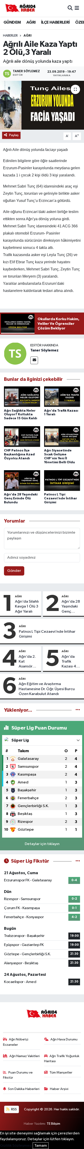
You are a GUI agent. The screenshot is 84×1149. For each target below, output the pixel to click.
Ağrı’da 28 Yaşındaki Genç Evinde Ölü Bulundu (21, 498)
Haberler (10, 35)
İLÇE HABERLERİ (55, 22)
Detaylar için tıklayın (42, 844)
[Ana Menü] (77, 8)
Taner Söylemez (44, 350)
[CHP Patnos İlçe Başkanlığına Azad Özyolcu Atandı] (22, 437)
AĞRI (31, 22)
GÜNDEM (12, 22)
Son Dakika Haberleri (23, 1089)
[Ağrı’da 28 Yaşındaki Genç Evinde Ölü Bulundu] (22, 481)
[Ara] (70, 8)
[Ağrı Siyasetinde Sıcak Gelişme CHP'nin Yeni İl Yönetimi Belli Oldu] (62, 437)
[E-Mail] (34, 360)
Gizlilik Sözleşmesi (16, 1146)
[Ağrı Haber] (20, 8)
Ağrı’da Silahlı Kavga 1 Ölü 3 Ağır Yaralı (27, 607)
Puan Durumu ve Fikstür (18, 1075)
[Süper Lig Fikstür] (78, 861)
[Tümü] (78, 710)
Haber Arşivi (59, 1089)
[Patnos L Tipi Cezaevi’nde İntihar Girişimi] (62, 481)
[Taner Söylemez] (15, 353)
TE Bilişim (53, 1123)
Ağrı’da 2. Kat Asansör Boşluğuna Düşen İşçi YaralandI (28, 662)
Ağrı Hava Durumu (63, 1039)
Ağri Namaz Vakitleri (24, 1056)
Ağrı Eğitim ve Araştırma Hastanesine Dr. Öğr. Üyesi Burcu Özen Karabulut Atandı (47, 689)
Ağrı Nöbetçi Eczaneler (15, 1042)
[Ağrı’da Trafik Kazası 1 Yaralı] (62, 397)
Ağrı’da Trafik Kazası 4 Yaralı (69, 662)
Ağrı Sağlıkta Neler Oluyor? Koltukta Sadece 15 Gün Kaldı (20, 414)
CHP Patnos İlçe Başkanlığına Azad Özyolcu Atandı (19, 454)
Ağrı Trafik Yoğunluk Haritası (62, 1058)
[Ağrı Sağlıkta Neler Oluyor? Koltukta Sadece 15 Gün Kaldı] (22, 397)
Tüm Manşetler (60, 1072)
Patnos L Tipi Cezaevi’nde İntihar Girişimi (60, 498)
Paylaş (14, 135)
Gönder (14, 571)
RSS (13, 1109)
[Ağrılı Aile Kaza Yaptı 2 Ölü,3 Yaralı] (42, 105)
